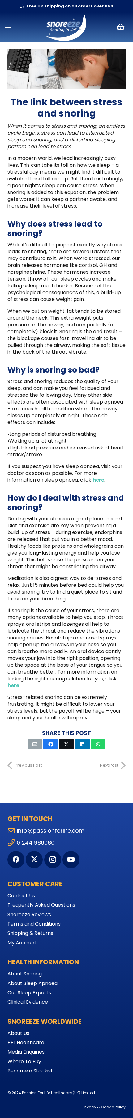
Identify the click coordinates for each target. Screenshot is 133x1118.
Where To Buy (24, 1061)
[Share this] (50, 744)
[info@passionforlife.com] (12, 830)
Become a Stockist (30, 1070)
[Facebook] (15, 859)
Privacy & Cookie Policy (104, 1107)
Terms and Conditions (34, 923)
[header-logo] (66, 27)
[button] (8, 27)
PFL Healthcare (25, 1042)
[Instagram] (52, 859)
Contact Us (21, 895)
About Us (18, 1033)
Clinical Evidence (27, 1001)
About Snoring (24, 973)
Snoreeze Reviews (29, 914)
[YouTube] (70, 859)
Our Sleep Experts (29, 992)
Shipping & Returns (30, 933)
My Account (21, 942)
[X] (34, 859)
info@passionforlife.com (50, 830)
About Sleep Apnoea (32, 983)
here (98, 480)
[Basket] (120, 27)
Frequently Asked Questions (41, 904)
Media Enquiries (26, 1051)
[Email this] (35, 744)
